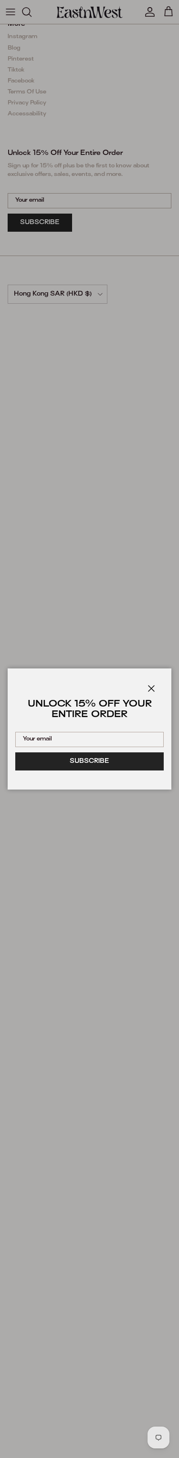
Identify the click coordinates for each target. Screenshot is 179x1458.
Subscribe (89, 761)
